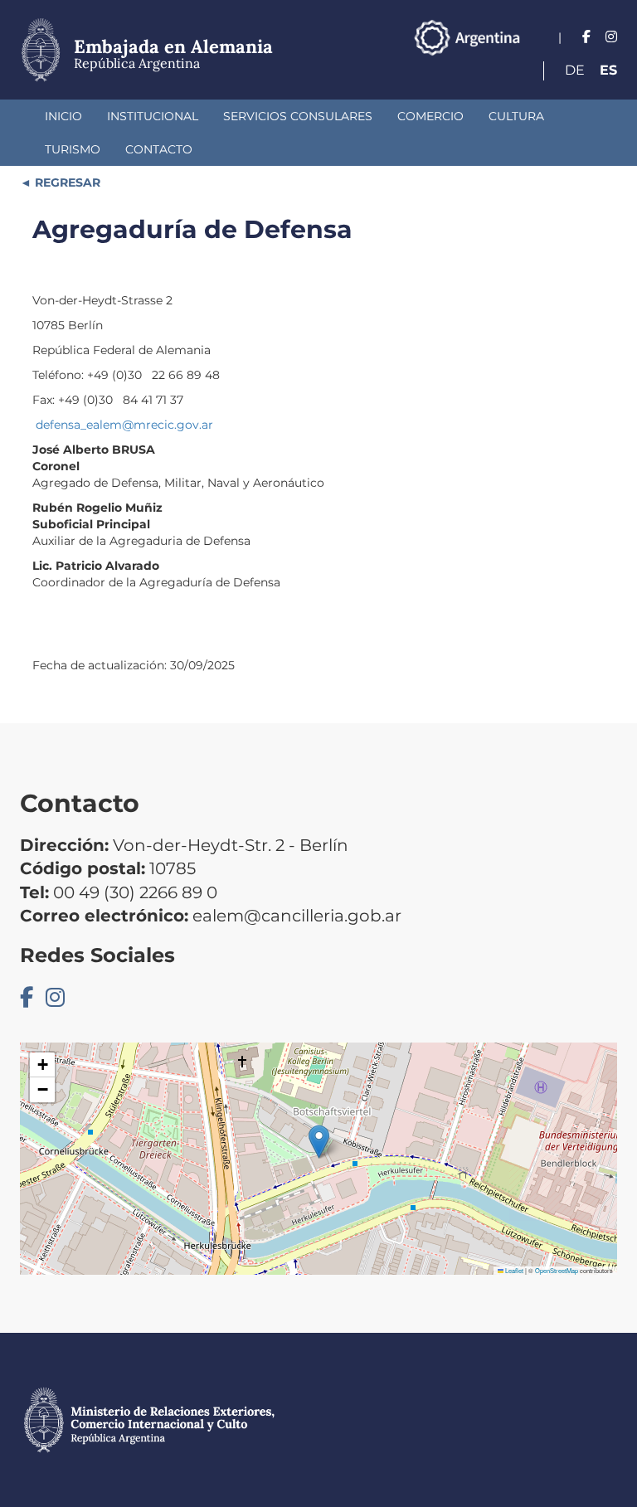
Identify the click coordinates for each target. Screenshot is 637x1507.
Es (608, 70)
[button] (319, 1142)
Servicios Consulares (297, 116)
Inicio (63, 116)
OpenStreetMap (556, 1270)
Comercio (430, 116)
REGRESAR (66, 182)
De (575, 70)
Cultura (516, 116)
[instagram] (611, 37)
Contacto (158, 149)
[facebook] (586, 37)
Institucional (152, 116)
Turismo (72, 149)
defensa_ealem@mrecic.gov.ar (124, 424)
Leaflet (513, 1270)
